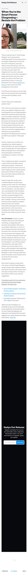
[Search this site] (22, 2)
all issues (14, 571)
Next (24, 571)
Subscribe (7, 298)
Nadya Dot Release (9, 2)
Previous (5, 571)
